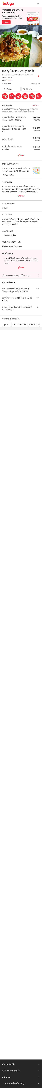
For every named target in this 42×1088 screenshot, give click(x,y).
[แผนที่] (38, 76)
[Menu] (38, 3)
